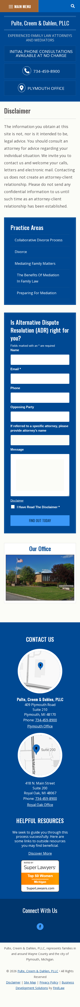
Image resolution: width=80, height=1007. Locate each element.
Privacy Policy (48, 982)
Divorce (21, 251)
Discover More (40, 853)
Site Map (30, 982)
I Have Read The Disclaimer (38, 507)
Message (17, 449)
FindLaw (58, 988)
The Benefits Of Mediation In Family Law (38, 278)
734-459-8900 (46, 71)
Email (15, 369)
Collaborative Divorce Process (39, 240)
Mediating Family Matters (35, 263)
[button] (72, 5)
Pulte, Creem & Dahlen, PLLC (37, 971)
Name (14, 350)
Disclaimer (16, 500)
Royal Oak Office (40, 804)
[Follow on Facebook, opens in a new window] (40, 926)
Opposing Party (22, 407)
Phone (15, 388)
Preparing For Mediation (36, 293)
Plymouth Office (46, 88)
